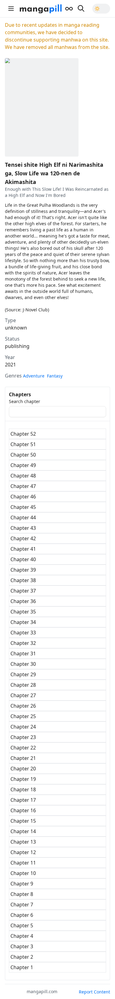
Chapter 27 (23, 695)
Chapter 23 (23, 737)
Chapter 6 (21, 915)
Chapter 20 (23, 768)
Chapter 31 (23, 653)
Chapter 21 (23, 758)
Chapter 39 (23, 569)
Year (10, 357)
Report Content (94, 992)
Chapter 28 (23, 684)
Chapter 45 (23, 507)
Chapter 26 (23, 705)
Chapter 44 (23, 517)
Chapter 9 (21, 883)
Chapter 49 (23, 465)
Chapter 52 (23, 433)
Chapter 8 (21, 894)
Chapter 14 (23, 831)
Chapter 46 (23, 496)
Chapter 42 (23, 538)
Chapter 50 (23, 454)
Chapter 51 (23, 444)
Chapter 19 (23, 779)
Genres (13, 375)
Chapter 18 (23, 789)
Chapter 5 (21, 925)
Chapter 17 (23, 800)
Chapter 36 (23, 601)
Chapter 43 (23, 528)
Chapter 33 (23, 632)
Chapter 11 (23, 862)
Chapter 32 (23, 643)
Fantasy (55, 376)
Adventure (33, 376)
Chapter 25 (23, 716)
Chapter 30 (23, 664)
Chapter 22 (23, 747)
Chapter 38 (23, 580)
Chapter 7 (21, 904)
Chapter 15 (23, 820)
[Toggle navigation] (11, 8)
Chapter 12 (23, 852)
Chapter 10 (23, 873)
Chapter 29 (23, 674)
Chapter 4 (21, 936)
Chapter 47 (23, 486)
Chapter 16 (23, 810)
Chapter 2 (21, 956)
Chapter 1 (21, 967)
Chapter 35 (23, 611)
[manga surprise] (69, 8)
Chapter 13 (23, 841)
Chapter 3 (21, 946)
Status (12, 338)
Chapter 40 (23, 559)
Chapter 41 (23, 548)
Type (10, 320)
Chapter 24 (23, 726)
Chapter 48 (23, 475)
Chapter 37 (23, 590)
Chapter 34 (23, 622)
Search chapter (24, 401)
